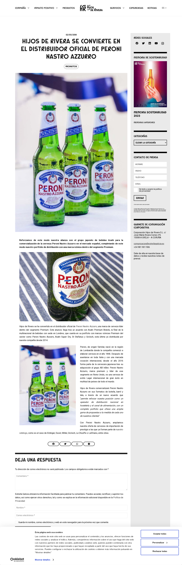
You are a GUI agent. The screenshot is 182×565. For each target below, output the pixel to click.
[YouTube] (156, 43)
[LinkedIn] (150, 43)
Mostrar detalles (42, 560)
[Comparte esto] (53, 444)
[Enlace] (91, 8)
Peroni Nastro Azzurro (86, 326)
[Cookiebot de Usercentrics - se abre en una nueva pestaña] (17, 560)
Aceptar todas (159, 534)
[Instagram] (162, 43)
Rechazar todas (160, 551)
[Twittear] (65, 444)
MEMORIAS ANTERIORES (144, 122)
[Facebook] (137, 43)
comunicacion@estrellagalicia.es (149, 243)
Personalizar (158, 542)
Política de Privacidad (140, 212)
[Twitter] (143, 43)
